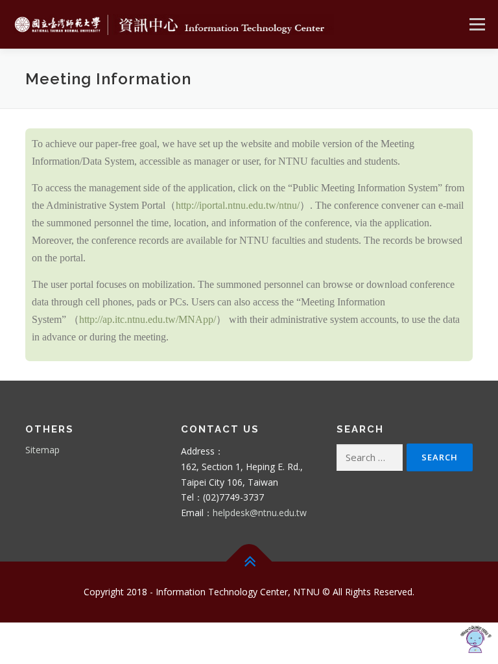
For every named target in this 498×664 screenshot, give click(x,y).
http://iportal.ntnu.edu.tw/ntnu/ (238, 205)
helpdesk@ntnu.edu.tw (260, 512)
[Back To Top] (249, 561)
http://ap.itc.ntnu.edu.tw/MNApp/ (147, 319)
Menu (477, 24)
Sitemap (42, 450)
